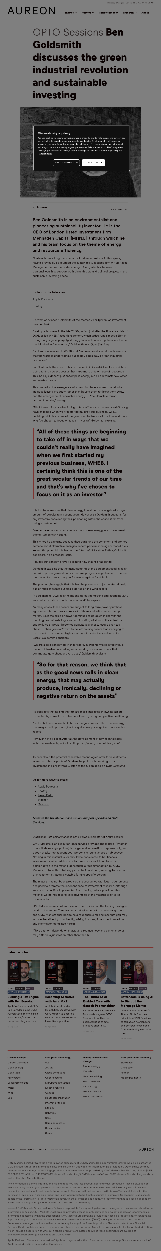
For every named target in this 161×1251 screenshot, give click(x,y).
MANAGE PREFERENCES (66, 163)
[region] (81, 148)
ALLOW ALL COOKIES (93, 163)
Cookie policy (45, 154)
